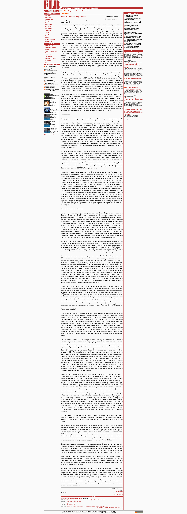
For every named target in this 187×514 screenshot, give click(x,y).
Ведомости (119, 491)
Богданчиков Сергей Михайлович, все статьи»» (110, 507)
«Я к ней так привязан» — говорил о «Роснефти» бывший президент (86, 500)
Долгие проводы (71, 503)
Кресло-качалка (71, 504)
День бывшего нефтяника (74, 501)
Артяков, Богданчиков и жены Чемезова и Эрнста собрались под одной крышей (89, 506)
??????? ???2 (49, 134)
